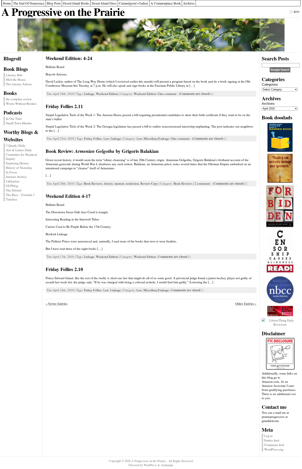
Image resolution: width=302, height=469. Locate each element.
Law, (140, 138)
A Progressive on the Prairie (62, 12)
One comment (167, 94)
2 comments (202, 183)
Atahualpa (167, 465)
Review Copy (149, 183)
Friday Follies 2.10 (64, 269)
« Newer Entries (56, 303)
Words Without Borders (21, 103)
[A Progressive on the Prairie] (150, 34)
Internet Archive (16, 177)
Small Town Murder (19, 123)
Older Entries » (245, 303)
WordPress (150, 465)
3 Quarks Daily (15, 145)
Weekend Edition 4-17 (68, 195)
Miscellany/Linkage (156, 138)
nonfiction (132, 183)
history (108, 183)
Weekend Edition (107, 94)
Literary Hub (14, 75)
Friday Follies (93, 138)
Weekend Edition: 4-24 (69, 58)
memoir (119, 183)
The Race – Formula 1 (20, 195)
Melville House (16, 79)
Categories (270, 84)
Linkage (89, 94)
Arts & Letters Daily (19, 150)
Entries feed (271, 440)
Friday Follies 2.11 (64, 106)
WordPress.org (273, 449)
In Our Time (14, 118)
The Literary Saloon (19, 84)
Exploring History (17, 163)
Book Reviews (93, 183)
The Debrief (13, 190)
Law (106, 138)
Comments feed (274, 445)
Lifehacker (13, 181)
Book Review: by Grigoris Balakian (102, 150)
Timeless (11, 199)
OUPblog (12, 186)
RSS (297, 11)
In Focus (11, 172)
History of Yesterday (19, 168)
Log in (268, 436)
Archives (268, 103)
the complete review (19, 99)
